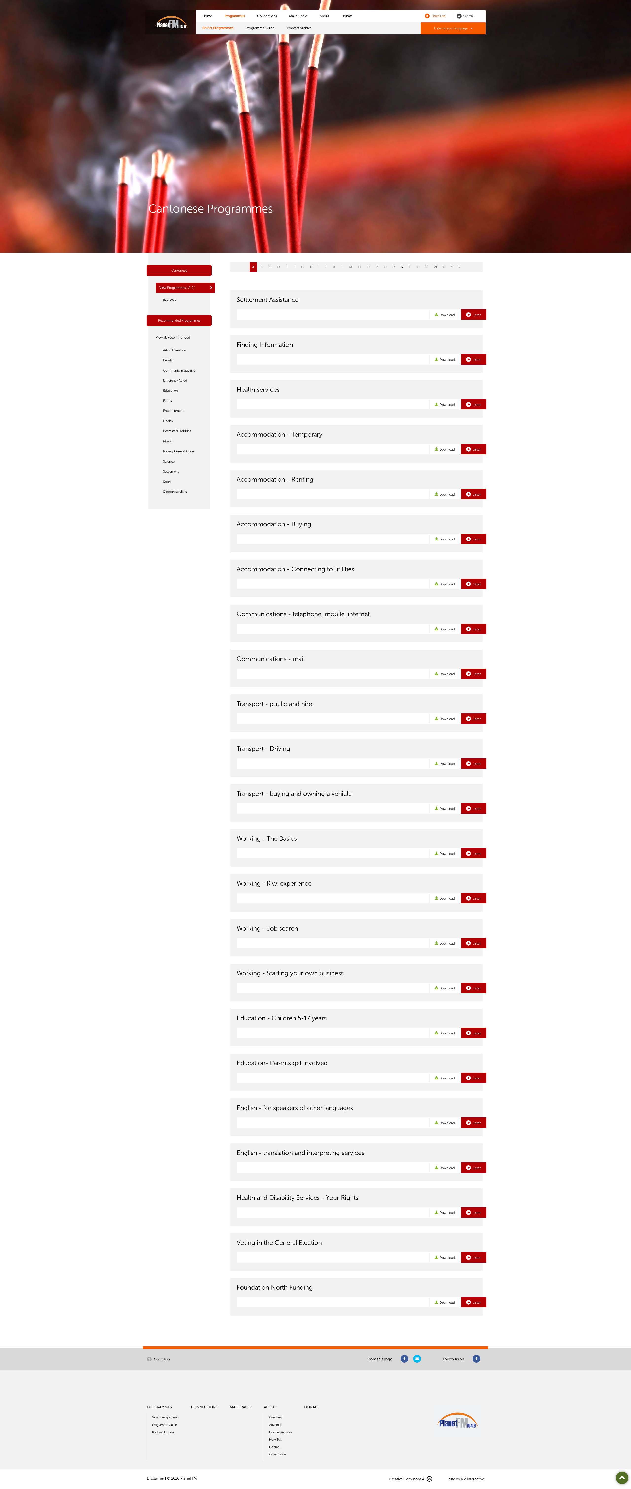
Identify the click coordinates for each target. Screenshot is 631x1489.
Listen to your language (451, 28)
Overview (275, 1417)
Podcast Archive (299, 28)
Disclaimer (155, 1478)
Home (207, 16)
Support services (175, 492)
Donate (347, 16)
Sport (167, 482)
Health (168, 421)
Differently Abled (175, 380)
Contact (274, 1447)
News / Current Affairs (178, 451)
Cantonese (179, 270)
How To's (275, 1439)
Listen (476, 315)
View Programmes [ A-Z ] (177, 288)
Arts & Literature (174, 350)
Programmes (235, 16)
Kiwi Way (169, 300)
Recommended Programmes (179, 320)
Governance (277, 1454)
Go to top (161, 1359)
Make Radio (298, 16)
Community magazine (179, 370)
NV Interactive (472, 1479)
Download (447, 315)
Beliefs (168, 360)
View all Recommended (173, 337)
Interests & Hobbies (177, 431)
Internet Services (280, 1432)
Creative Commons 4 (407, 1479)
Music (167, 441)
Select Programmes (217, 28)
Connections (267, 16)
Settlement (171, 471)
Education (170, 390)
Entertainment (173, 411)
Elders (167, 401)
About (324, 16)
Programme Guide (260, 28)
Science (169, 461)
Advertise (275, 1425)
